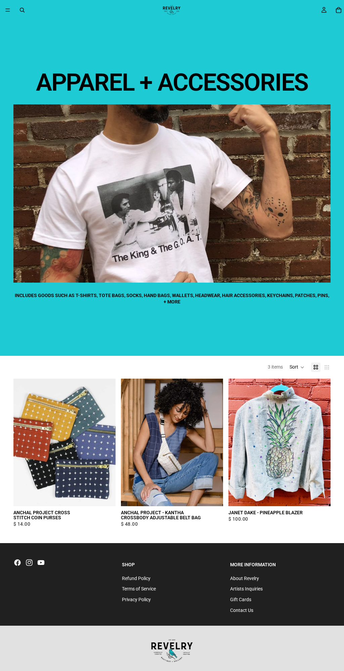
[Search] (22, 10)
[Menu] (7, 10)
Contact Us (241, 610)
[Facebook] (17, 563)
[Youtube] (41, 563)
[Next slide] (105, 442)
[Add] (320, 496)
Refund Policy (136, 578)
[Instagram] (29, 563)
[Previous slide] (23, 442)
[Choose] (105, 496)
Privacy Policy (136, 599)
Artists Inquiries (246, 588)
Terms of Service (139, 588)
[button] (297, 367)
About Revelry (244, 578)
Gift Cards (240, 599)
